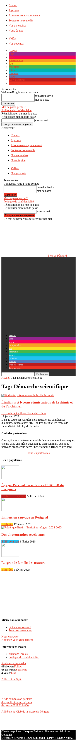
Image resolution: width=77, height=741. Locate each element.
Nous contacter (9, 636)
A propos (14, 10)
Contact (13, 5)
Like (13, 672)
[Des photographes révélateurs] (31, 527)
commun (13, 73)
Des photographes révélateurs (23, 534)
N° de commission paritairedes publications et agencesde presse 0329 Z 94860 (16, 702)
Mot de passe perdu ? (13, 107)
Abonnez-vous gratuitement (24, 15)
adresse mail (41, 120)
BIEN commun (10, 541)
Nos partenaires (17, 25)
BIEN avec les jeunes (13, 496)
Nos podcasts (16, 43)
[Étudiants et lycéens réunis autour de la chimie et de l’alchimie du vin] (27, 395)
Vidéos (12, 38)
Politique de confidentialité (16, 110)
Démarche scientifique (14, 413)
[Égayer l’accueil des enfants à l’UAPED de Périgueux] (10, 478)
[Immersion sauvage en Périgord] (10, 510)
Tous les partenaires (38, 453)
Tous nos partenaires (20, 630)
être (11, 63)
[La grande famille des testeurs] (10, 555)
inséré (12, 57)
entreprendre (16, 60)
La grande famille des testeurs (23, 562)
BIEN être (7, 524)
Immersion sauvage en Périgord (24, 517)
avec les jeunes (17, 79)
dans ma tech (16, 83)
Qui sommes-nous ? (20, 627)
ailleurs (13, 76)
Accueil (13, 50)
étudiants (32, 413)
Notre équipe (16, 30)
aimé (11, 53)
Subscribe (21, 669)
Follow (18, 666)
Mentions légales (18, 653)
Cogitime (6, 734)
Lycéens (41, 413)
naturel (12, 70)
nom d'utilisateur (44, 95)
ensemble (14, 66)
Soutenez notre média (21, 20)
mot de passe (42, 99)
